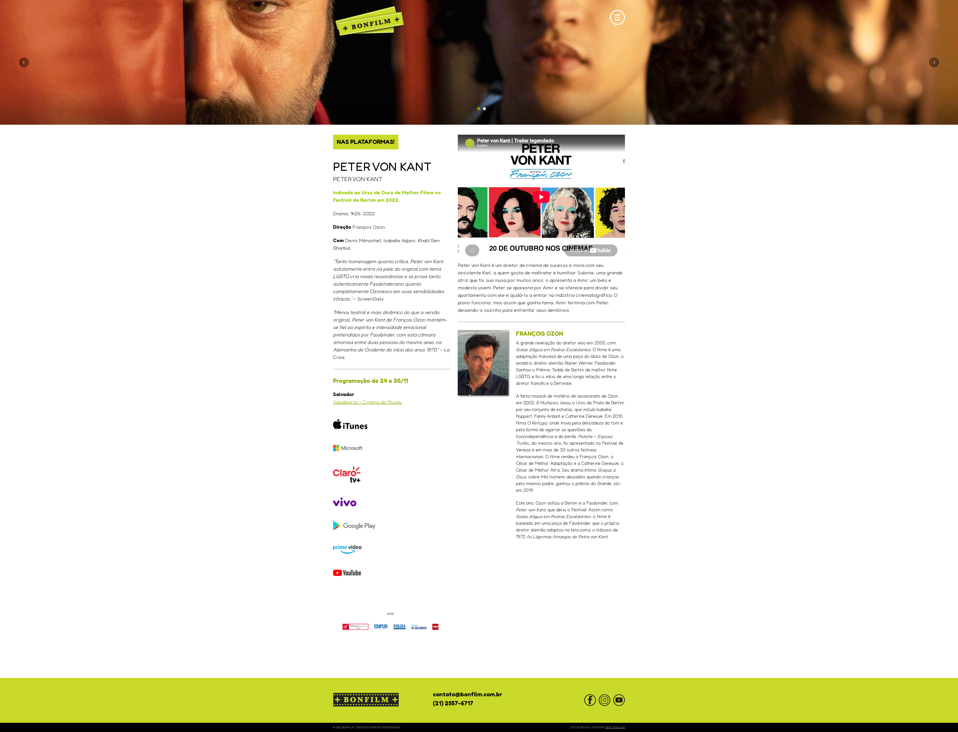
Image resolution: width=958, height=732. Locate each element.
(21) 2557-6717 (453, 703)
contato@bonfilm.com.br (467, 694)
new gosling (615, 727)
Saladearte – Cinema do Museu (367, 402)
